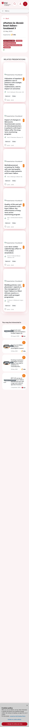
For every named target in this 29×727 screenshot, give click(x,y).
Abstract (7, 96)
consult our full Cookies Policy (17, 716)
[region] (14, 715)
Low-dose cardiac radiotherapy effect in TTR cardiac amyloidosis (13, 250)
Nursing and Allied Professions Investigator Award (17, 346)
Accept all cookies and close (15, 724)
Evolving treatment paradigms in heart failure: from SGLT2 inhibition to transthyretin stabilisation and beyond (17, 364)
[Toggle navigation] (25, 4)
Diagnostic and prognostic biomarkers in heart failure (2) (18, 331)
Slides (14, 96)
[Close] (27, 705)
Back (7, 18)
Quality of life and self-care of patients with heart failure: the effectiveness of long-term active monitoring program (13, 209)
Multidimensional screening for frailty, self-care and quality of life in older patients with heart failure (13, 169)
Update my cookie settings (14, 719)
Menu (7, 11)
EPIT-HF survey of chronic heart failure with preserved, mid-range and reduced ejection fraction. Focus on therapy (17, 382)
